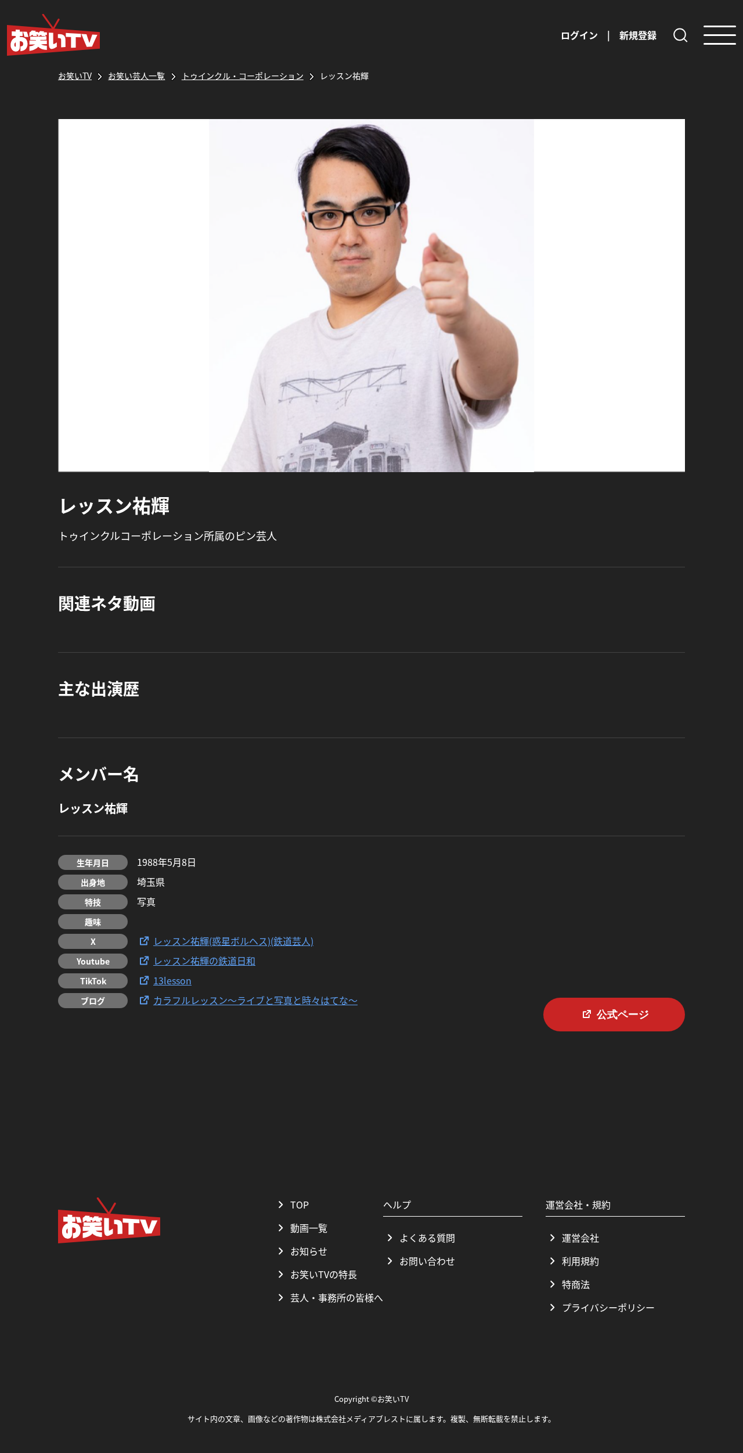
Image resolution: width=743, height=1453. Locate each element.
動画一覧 (308, 1228)
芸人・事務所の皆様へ (336, 1297)
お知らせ (308, 1251)
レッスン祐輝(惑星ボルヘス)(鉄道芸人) (233, 941)
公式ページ (623, 1014)
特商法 (576, 1284)
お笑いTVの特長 (323, 1274)
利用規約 (580, 1261)
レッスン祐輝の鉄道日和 (204, 961)
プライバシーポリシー (608, 1307)
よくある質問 (427, 1238)
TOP (299, 1204)
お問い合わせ (427, 1261)
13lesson (172, 980)
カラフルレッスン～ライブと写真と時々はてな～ (255, 1000)
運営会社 (580, 1238)
